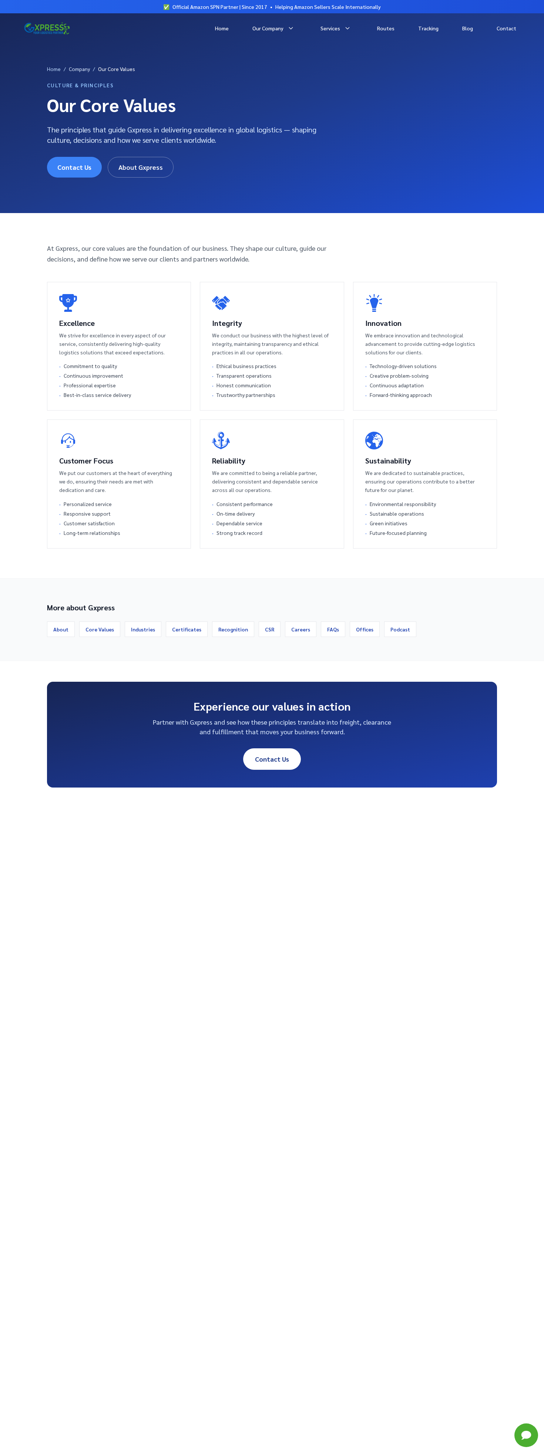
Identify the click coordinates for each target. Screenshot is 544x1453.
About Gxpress (140, 167)
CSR (269, 629)
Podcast (400, 629)
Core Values (99, 629)
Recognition (233, 629)
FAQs (333, 629)
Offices (364, 629)
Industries (143, 629)
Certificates (186, 629)
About (60, 629)
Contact (506, 28)
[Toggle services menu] (347, 28)
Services (330, 28)
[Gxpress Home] (47, 28)
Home (222, 28)
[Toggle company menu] (291, 28)
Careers (300, 629)
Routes (385, 28)
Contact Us (74, 167)
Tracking (428, 28)
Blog (467, 28)
